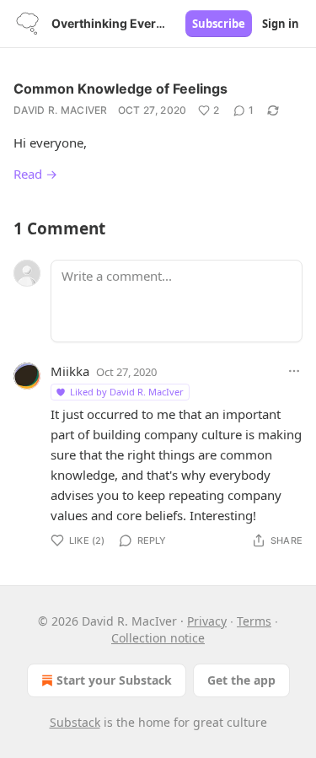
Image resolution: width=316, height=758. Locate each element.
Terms (254, 621)
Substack (75, 722)
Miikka (70, 371)
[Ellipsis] (294, 370)
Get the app (241, 680)
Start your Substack (114, 680)
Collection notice (158, 638)
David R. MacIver (60, 110)
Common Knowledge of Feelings (120, 88)
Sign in (280, 23)
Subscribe (218, 23)
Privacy (207, 621)
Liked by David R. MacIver (127, 391)
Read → (35, 173)
